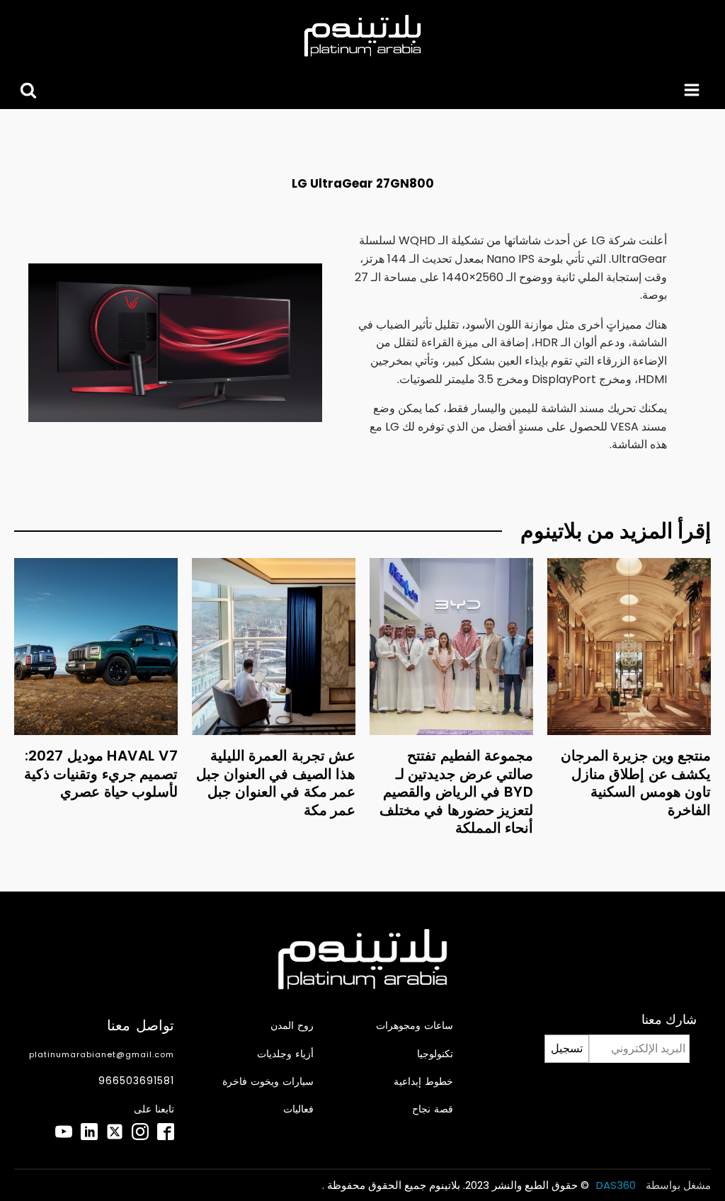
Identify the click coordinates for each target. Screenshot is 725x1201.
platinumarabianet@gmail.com (101, 1054)
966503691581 (136, 1081)
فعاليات (298, 1109)
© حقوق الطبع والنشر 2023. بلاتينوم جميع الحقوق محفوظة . (455, 1185)
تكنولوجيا (435, 1054)
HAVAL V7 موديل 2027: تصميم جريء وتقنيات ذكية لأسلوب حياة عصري (101, 774)
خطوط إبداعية (423, 1081)
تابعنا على (154, 1109)
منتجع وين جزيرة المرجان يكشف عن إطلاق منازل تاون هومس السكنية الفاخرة (636, 783)
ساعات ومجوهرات (414, 1025)
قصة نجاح (432, 1109)
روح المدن (292, 1025)
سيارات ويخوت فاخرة (268, 1081)
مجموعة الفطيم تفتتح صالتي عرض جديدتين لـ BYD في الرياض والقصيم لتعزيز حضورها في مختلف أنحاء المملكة (456, 792)
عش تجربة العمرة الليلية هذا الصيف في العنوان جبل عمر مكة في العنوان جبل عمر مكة (275, 783)
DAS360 (617, 1185)
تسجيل (567, 1048)
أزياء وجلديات (285, 1054)
